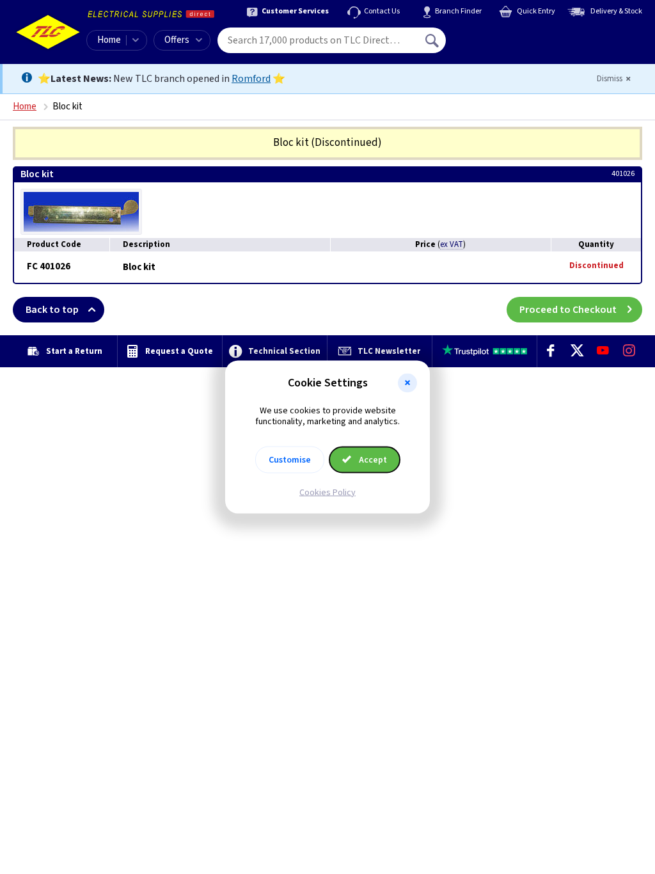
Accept (372, 459)
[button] (407, 383)
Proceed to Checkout (568, 310)
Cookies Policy (327, 492)
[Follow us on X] (577, 351)
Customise (290, 459)
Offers (176, 40)
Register (504, 45)
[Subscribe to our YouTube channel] (603, 351)
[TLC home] (48, 32)
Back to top (52, 310)
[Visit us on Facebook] (550, 351)
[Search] (433, 40)
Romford (251, 79)
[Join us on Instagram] (629, 351)
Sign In (513, 35)
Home (109, 40)
